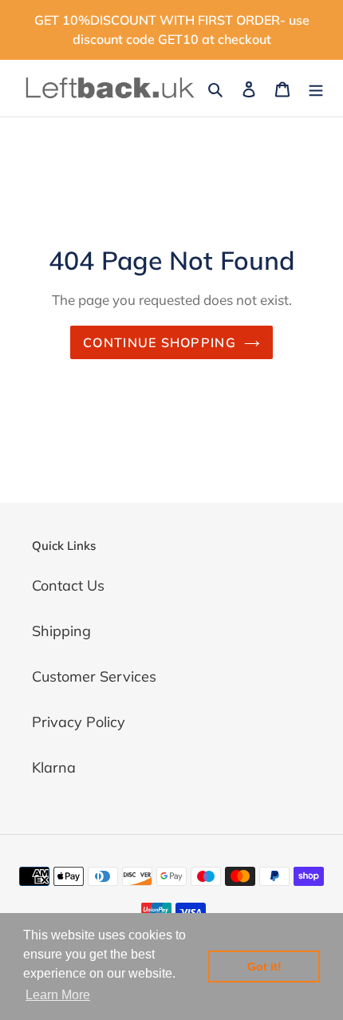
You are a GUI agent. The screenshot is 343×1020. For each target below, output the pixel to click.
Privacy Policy (78, 722)
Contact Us (68, 585)
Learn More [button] (58, 995)
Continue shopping (159, 342)
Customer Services (94, 676)
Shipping (61, 631)
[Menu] (316, 88)
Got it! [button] (264, 966)
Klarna (54, 767)
